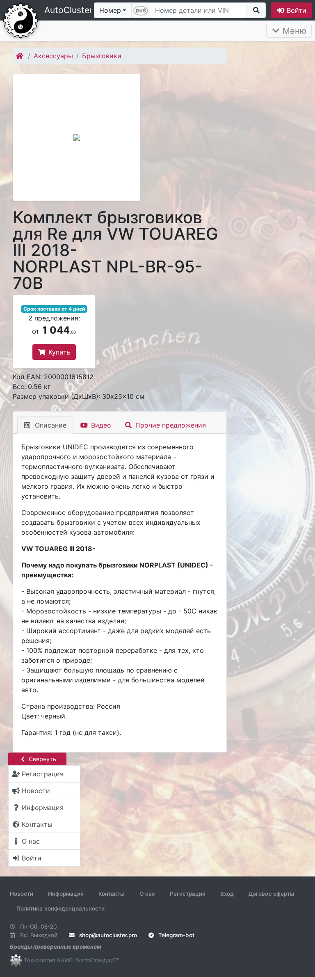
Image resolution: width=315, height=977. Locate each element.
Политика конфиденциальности (60, 908)
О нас (147, 893)
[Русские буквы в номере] (140, 10)
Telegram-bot (175, 935)
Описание (49, 425)
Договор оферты (271, 893)
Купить (58, 352)
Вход (227, 893)
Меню (293, 31)
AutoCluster (68, 10)
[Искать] (256, 10)
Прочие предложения (169, 425)
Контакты (111, 893)
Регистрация (187, 893)
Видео (100, 425)
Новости (21, 893)
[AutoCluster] (20, 20)
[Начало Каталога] (20, 56)
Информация (66, 893)
